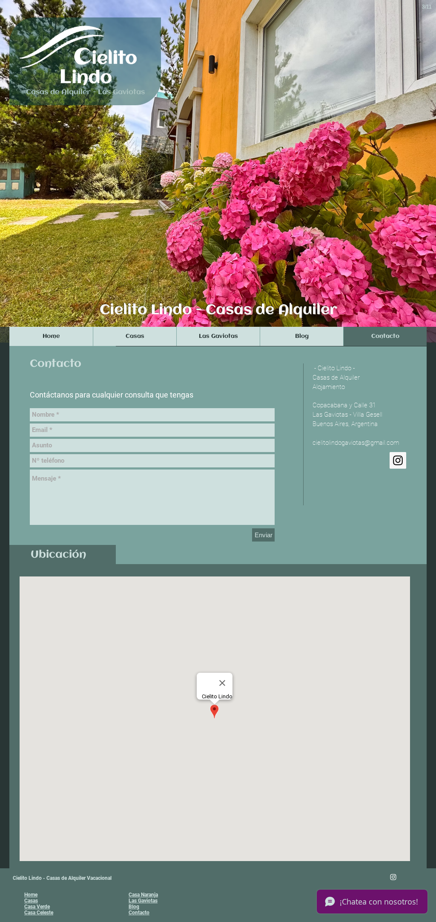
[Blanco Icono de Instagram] (393, 877)
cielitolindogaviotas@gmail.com (356, 443)
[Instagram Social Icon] (398, 460)
